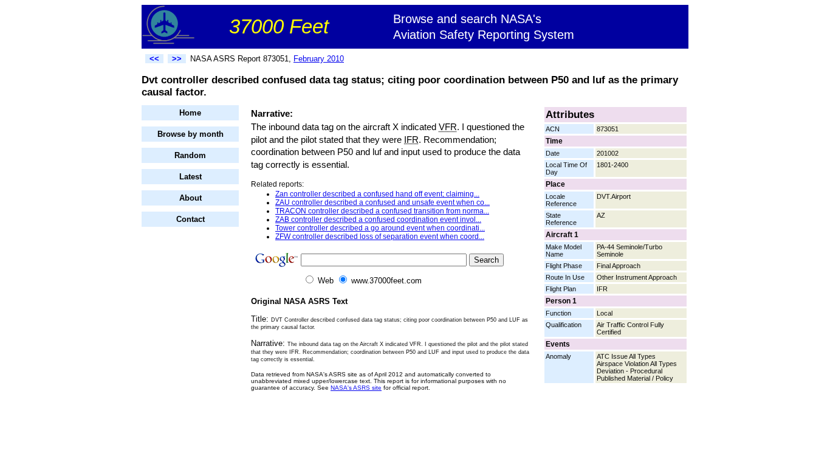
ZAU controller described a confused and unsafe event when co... (382, 202)
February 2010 (318, 58)
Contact (190, 219)
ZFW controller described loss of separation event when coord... (379, 236)
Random (190, 155)
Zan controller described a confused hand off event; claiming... (377, 194)
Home (190, 112)
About (190, 197)
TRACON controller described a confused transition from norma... (382, 211)
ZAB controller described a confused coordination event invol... (378, 219)
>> (177, 58)
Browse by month (190, 134)
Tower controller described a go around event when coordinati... (380, 228)
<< (154, 58)
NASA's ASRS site (356, 387)
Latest (190, 176)
